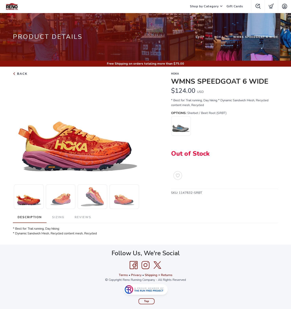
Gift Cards (234, 6)
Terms (123, 275)
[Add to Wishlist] (177, 175)
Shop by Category (204, 6)
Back (22, 74)
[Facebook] (134, 265)
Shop (200, 37)
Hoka (219, 37)
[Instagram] (145, 265)
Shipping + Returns (158, 275)
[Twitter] (157, 265)
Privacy (136, 275)
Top (146, 301)
